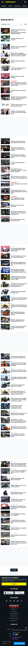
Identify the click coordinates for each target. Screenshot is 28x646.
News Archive (14, 574)
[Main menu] (2, 2)
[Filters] (25, 24)
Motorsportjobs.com (14, 613)
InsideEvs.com (14, 609)
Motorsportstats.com (14, 618)
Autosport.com (14, 615)
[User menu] (25, 2)
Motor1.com (14, 611)
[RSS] (21, 600)
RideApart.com (14, 620)
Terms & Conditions (6, 641)
